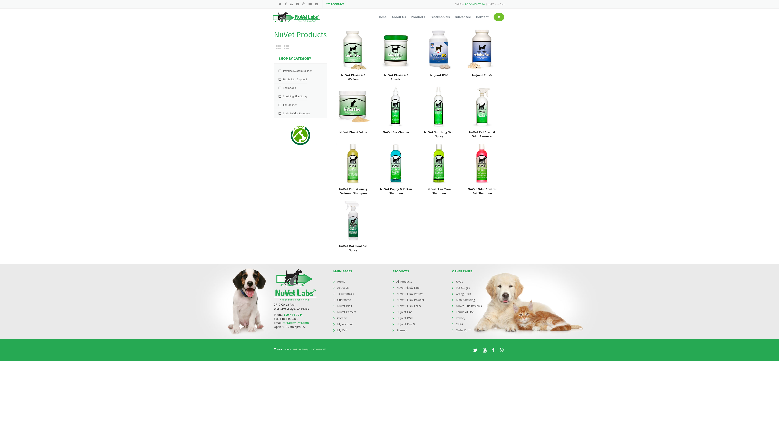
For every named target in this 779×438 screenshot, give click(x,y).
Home (341, 281)
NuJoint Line (404, 312)
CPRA (459, 324)
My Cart (342, 330)
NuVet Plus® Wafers (409, 294)
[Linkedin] (291, 4)
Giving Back (463, 294)
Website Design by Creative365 (309, 349)
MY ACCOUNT (335, 4)
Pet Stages (463, 288)
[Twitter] (280, 4)
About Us (343, 288)
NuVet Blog (344, 306)
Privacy (460, 318)
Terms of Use (465, 312)
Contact (342, 318)
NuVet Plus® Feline (409, 306)
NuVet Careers (346, 312)
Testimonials (345, 294)
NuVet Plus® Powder (410, 300)
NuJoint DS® (404, 318)
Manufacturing (465, 300)
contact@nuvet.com (295, 323)
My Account (345, 324)
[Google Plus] (303, 4)
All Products (404, 281)
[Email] (316, 4)
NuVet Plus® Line (408, 288)
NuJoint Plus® (405, 324)
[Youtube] (310, 4)
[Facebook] (286, 4)
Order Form (463, 330)
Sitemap (401, 330)
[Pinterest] (297, 4)
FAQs (459, 281)
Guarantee (344, 300)
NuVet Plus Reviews (469, 306)
